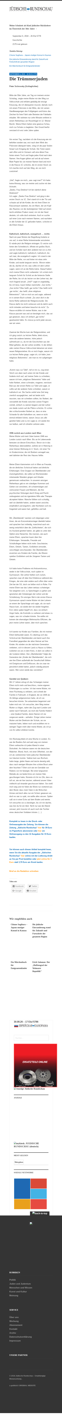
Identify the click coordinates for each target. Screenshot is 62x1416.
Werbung (14, 1321)
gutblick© (15, 1386)
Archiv (12, 1333)
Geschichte (17, 40)
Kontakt (13, 1329)
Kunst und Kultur (18, 1291)
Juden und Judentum (20, 1283)
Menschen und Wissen (20, 1287)
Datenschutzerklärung (20, 1337)
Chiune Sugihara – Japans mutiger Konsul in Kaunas (30, 55)
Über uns (14, 1317)
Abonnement (15, 1325)
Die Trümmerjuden (28, 78)
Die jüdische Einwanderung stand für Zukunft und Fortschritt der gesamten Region (41, 930)
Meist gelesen (19, 1162)
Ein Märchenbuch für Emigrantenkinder (24, 66)
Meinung (13, 1295)
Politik (12, 1280)
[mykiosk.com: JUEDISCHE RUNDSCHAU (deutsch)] (31, 1146)
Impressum (15, 1340)
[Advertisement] (33, 1121)
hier (40, 828)
